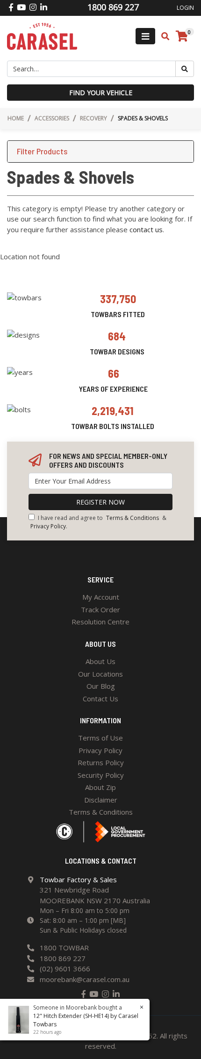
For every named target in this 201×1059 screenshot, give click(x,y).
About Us (100, 661)
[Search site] (184, 69)
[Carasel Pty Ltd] (42, 35)
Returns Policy (101, 762)
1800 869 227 (63, 958)
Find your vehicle (100, 92)
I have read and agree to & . (98, 522)
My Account (100, 597)
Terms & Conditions (132, 518)
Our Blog (100, 686)
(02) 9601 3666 (65, 968)
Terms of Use (100, 737)
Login (185, 8)
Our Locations (100, 673)
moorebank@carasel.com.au (84, 979)
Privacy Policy (48, 526)
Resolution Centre (100, 621)
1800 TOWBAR (64, 947)
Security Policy (101, 775)
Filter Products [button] (42, 151)
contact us (146, 229)
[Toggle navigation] (145, 36)
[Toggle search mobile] (162, 36)
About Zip (100, 787)
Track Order (100, 609)
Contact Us (100, 698)
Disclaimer (100, 799)
